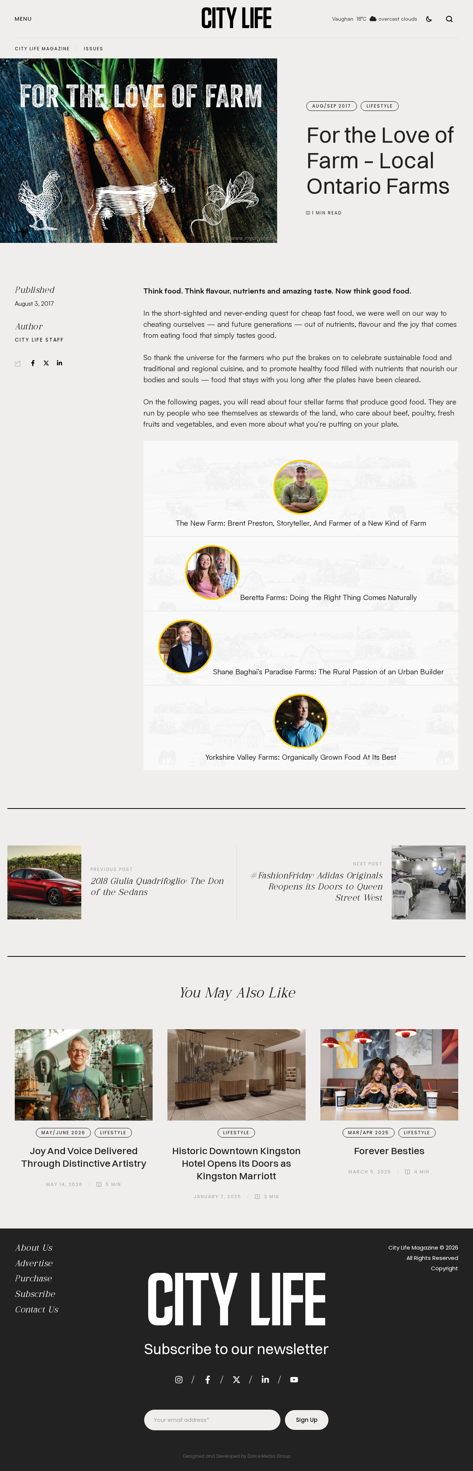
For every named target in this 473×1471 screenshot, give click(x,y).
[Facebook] (33, 363)
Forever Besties (389, 1151)
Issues (93, 48)
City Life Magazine (42, 48)
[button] (23, 18)
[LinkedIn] (59, 363)
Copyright (444, 1268)
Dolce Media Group (269, 1456)
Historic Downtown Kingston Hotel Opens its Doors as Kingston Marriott (236, 1163)
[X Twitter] (46, 363)
